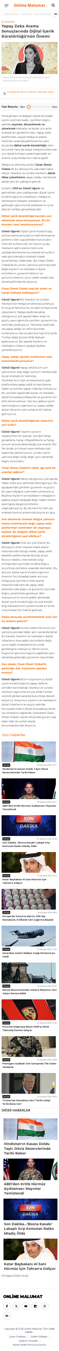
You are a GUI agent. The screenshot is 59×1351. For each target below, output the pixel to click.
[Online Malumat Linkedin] (7, 1316)
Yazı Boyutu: (10, 106)
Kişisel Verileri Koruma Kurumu (29, 1344)
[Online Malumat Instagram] (44, 1306)
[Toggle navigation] (6, 5)
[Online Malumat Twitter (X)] (16, 1306)
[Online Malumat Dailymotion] (35, 1306)
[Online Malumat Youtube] (26, 1306)
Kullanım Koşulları (28, 1340)
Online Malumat (29, 5)
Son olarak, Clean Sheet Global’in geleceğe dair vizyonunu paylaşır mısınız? (24, 668)
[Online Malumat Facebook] (7, 1306)
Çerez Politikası (17, 1336)
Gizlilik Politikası (38, 1336)
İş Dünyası (8, 21)
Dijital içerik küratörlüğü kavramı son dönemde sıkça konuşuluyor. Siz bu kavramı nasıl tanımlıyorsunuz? (26, 220)
